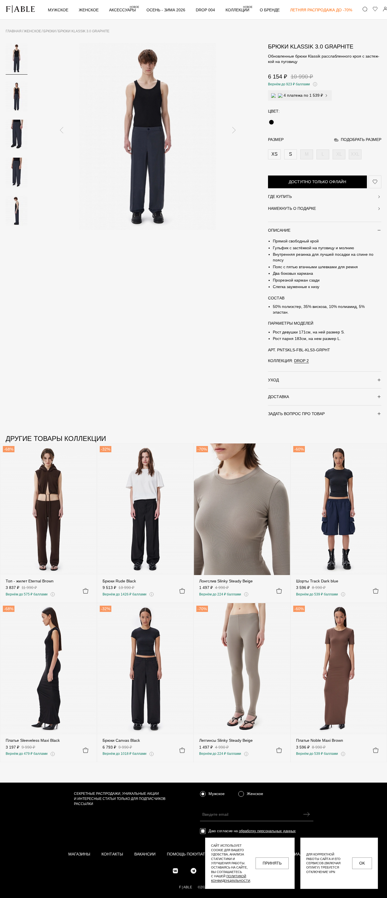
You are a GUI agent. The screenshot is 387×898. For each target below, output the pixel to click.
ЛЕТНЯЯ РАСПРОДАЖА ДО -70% (321, 10)
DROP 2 (301, 360)
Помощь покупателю (190, 854)
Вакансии (145, 854)
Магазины (79, 854)
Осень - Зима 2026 (165, 10)
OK (362, 863)
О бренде (270, 10)
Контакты (112, 854)
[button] (61, 130)
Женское (89, 10)
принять (272, 863)
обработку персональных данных (267, 831)
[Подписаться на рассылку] (306, 814)
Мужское (58, 10)
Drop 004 (205, 10)
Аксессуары (124, 10)
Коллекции (239, 10)
